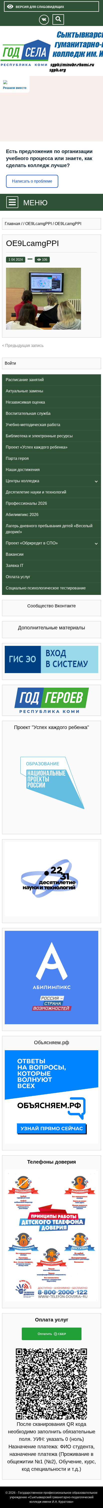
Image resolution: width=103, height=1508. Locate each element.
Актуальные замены (24, 391)
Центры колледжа (22, 481)
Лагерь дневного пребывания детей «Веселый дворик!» (49, 529)
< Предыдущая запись (23, 345)
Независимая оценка (25, 402)
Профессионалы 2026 (26, 503)
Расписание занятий (25, 380)
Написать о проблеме (32, 181)
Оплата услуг (18, 577)
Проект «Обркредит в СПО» (32, 543)
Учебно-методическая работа (33, 425)
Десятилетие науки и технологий (36, 492)
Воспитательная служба (28, 413)
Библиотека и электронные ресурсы (39, 436)
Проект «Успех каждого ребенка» (37, 447)
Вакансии (15, 554)
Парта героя (17, 458)
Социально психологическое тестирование (46, 588)
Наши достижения (23, 470)
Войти (10, 363)
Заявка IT (15, 565)
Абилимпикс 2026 (22, 514)
